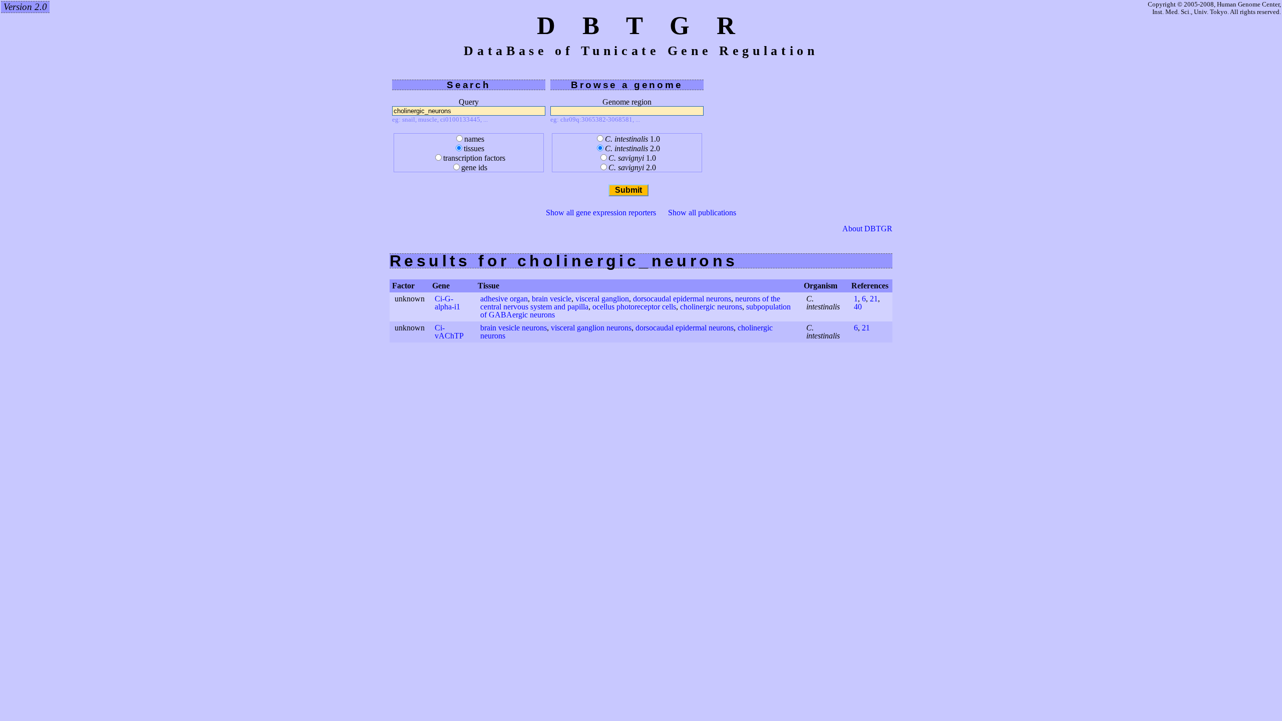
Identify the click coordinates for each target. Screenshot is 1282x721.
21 (874, 298)
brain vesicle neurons (513, 327)
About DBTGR (867, 229)
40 (858, 306)
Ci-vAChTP (449, 331)
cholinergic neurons (711, 306)
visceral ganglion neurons (591, 327)
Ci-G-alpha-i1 (447, 302)
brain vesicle (551, 298)
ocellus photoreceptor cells (634, 306)
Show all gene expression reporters (601, 212)
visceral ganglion (602, 298)
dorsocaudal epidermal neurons (682, 298)
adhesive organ (504, 298)
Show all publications (702, 212)
